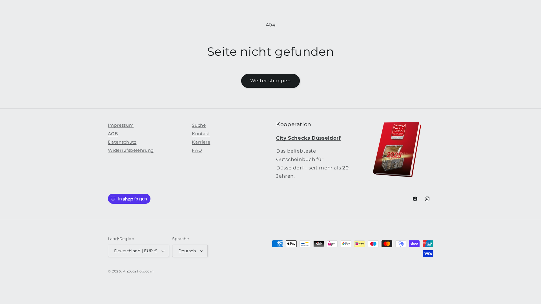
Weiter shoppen (270, 80)
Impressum (121, 125)
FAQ (197, 150)
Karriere (201, 142)
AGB (113, 133)
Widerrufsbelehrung (131, 150)
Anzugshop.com (138, 271)
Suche (199, 125)
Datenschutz (122, 142)
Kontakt (201, 133)
